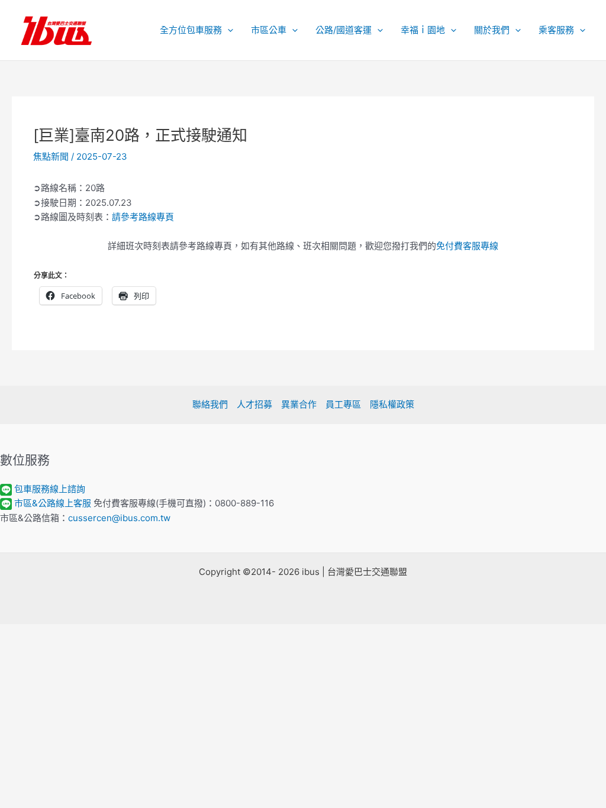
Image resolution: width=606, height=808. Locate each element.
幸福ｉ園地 (423, 29)
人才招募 (254, 404)
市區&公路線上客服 (52, 503)
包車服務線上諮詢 (49, 489)
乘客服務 (556, 29)
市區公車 (268, 29)
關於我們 (492, 29)
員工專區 (343, 404)
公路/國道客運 (343, 29)
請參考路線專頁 (143, 216)
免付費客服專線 (467, 245)
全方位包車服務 (191, 29)
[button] (227, 30)
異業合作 (299, 404)
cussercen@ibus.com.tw (119, 517)
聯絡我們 (210, 404)
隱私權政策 (392, 404)
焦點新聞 (51, 156)
